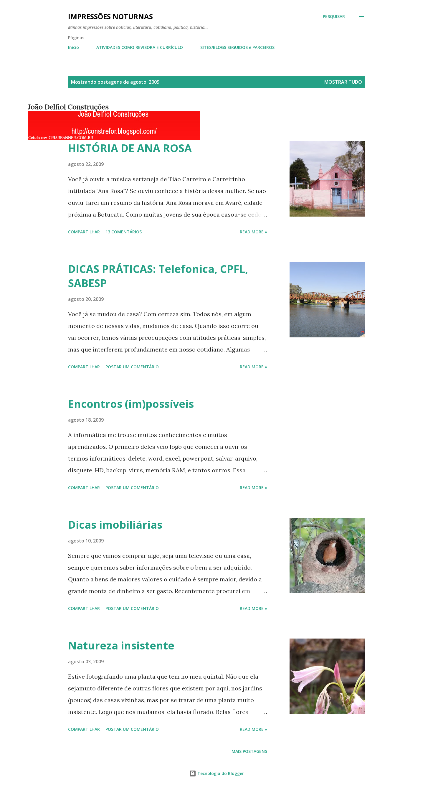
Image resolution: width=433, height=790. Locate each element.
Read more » (253, 232)
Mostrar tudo (343, 82)
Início (73, 47)
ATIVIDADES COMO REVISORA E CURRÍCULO (139, 47)
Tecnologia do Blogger (220, 773)
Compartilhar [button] (84, 232)
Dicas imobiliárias (115, 524)
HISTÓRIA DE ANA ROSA (130, 148)
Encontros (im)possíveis (131, 404)
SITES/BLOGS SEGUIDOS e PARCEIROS (237, 47)
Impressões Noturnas (110, 16)
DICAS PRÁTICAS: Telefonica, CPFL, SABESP (158, 276)
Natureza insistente (121, 645)
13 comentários (123, 232)
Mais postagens (249, 751)
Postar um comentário (132, 367)
